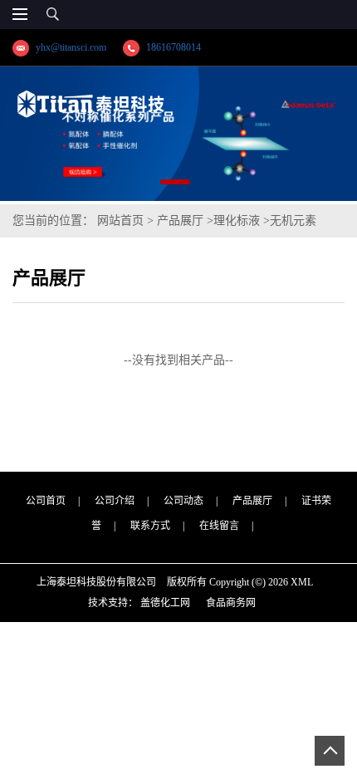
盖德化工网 (165, 603)
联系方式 (150, 526)
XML (302, 582)
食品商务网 (231, 603)
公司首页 (46, 501)
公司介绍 (114, 501)
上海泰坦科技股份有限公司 (96, 582)
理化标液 (236, 220)
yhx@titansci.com (71, 47)
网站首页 (120, 220)
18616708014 (173, 47)
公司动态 (183, 501)
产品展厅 (180, 220)
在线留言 (219, 526)
